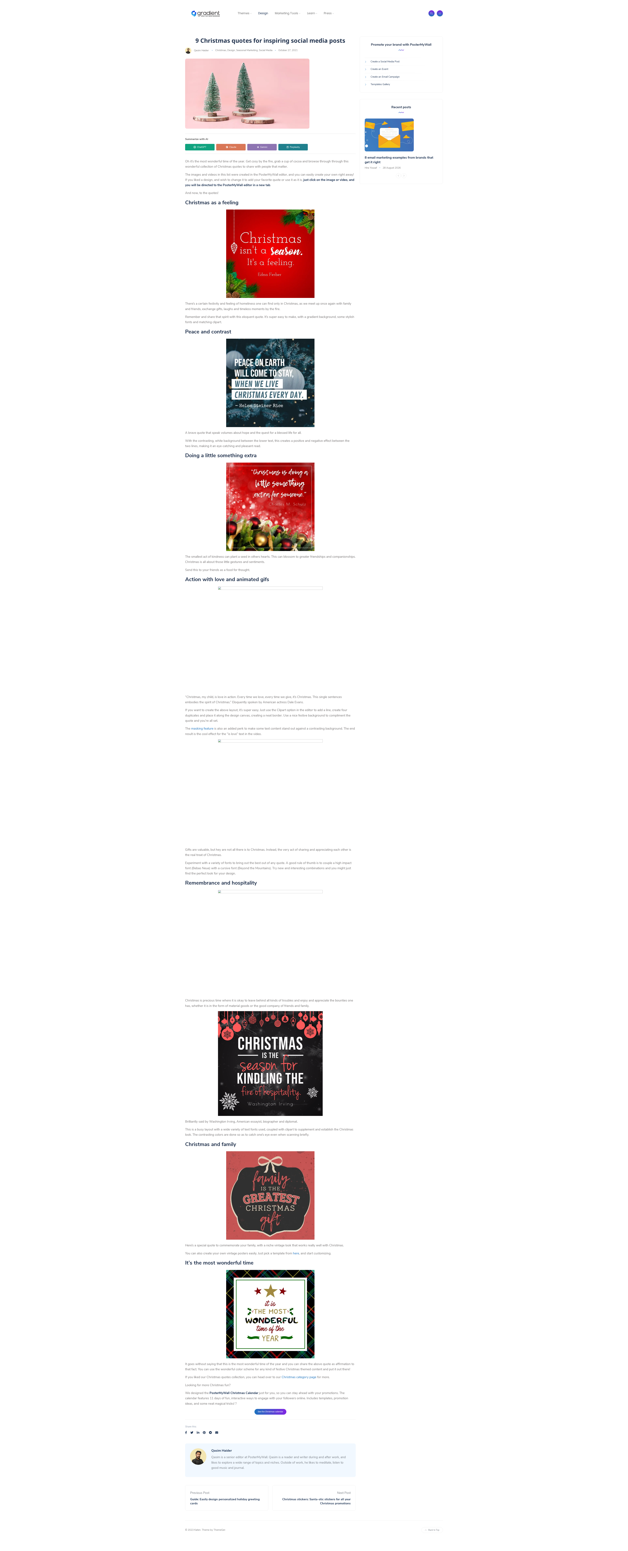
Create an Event (379, 69)
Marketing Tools (286, 13)
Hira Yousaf (371, 167)
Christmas (220, 50)
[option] (401, 144)
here (296, 1253)
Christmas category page (299, 1377)
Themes (243, 13)
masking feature (202, 728)
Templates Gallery (380, 84)
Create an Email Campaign (385, 76)
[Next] (403, 175)
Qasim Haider (201, 50)
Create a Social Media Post (385, 61)
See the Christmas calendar (270, 1412)
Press (328, 13)
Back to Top (433, 1530)
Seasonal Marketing (247, 50)
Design (263, 13)
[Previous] (398, 175)
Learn (311, 13)
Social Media (265, 50)
